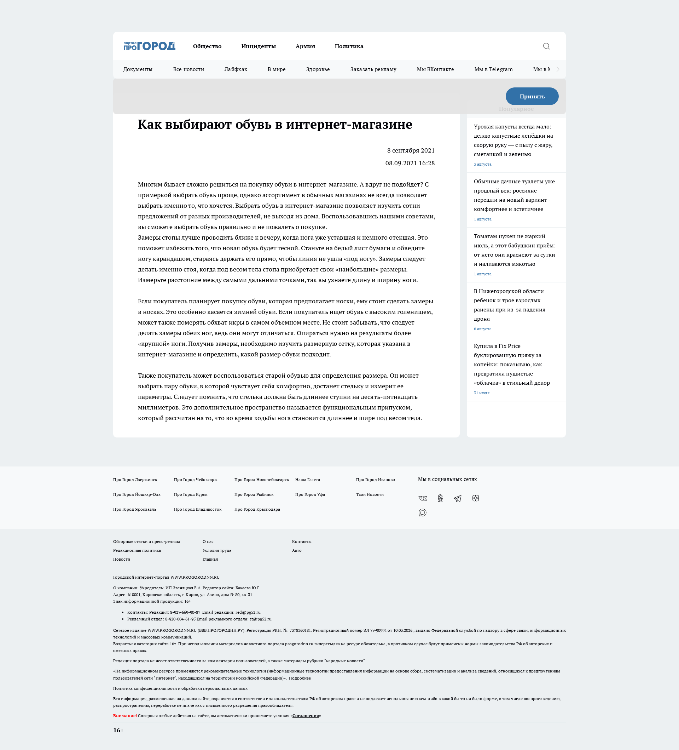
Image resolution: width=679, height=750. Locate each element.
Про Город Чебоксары (195, 479)
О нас (208, 541)
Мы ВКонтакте (435, 69)
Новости (121, 559)
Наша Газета (307, 479)
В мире (277, 69)
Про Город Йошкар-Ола (137, 494)
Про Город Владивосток (197, 509)
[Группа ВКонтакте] (422, 498)
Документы (138, 69)
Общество (207, 46)
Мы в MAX (546, 69)
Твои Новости (370, 494)
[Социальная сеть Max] (422, 512)
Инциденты (259, 46)
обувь (270, 205)
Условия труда (217, 550)
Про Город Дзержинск (135, 479)
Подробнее (300, 678)
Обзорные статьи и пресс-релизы (146, 541)
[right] (558, 69)
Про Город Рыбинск (253, 494)
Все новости (188, 69)
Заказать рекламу (373, 69)
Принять (532, 96)
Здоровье (318, 69)
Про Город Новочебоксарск (261, 479)
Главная (210, 559)
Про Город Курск (190, 494)
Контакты (302, 541)
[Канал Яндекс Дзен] (475, 498)
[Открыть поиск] (546, 46)
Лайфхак (236, 69)
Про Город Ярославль (134, 509)
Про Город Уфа (310, 494)
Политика (349, 46)
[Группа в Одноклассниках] (440, 498)
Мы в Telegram (494, 69)
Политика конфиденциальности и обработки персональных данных (180, 688)
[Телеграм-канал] (458, 498)
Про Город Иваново (375, 479)
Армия (305, 46)
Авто (297, 550)
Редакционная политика (137, 550)
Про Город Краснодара (257, 509)
